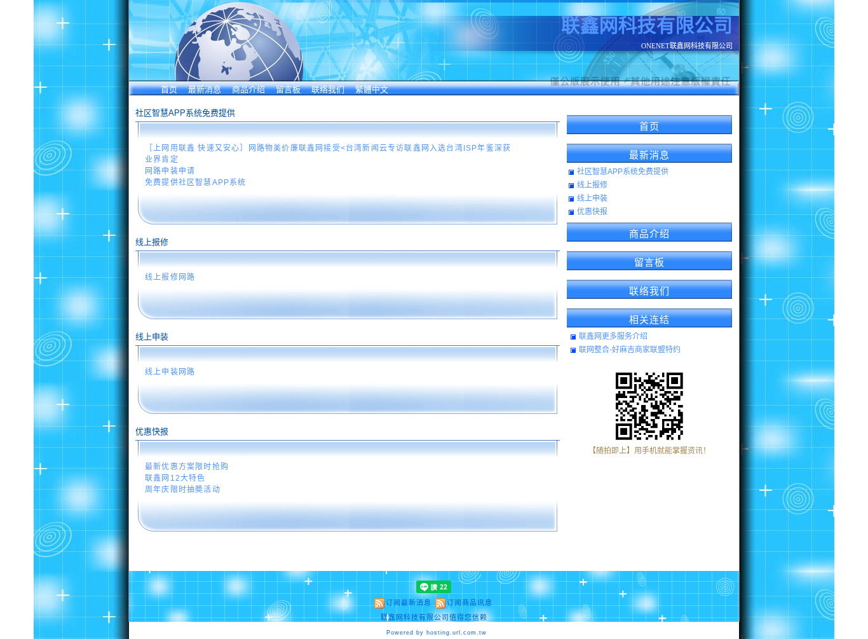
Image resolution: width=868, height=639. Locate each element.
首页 (169, 89)
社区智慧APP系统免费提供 (622, 171)
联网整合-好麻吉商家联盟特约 (630, 349)
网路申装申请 (170, 171)
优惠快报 (592, 211)
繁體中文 (371, 89)
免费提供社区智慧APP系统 (196, 182)
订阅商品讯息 (469, 603)
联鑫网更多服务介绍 (613, 336)
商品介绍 (248, 89)
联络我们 (327, 89)
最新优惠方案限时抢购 (187, 466)
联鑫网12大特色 (175, 478)
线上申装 (592, 198)
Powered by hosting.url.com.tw (436, 632)
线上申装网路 (170, 372)
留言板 (288, 89)
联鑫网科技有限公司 (647, 25)
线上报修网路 (170, 277)
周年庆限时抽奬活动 (182, 489)
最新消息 (204, 89)
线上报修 (592, 185)
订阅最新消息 (408, 603)
